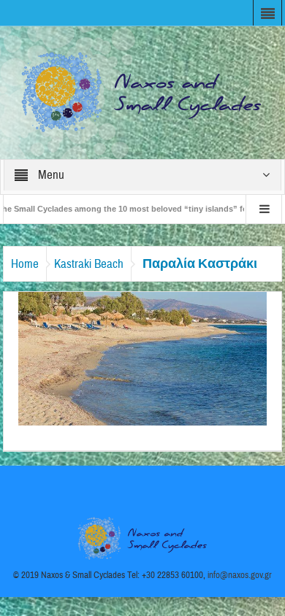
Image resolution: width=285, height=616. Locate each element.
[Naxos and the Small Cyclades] (142, 92)
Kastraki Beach (88, 264)
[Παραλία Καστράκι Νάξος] (142, 357)
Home (25, 264)
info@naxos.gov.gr (240, 575)
